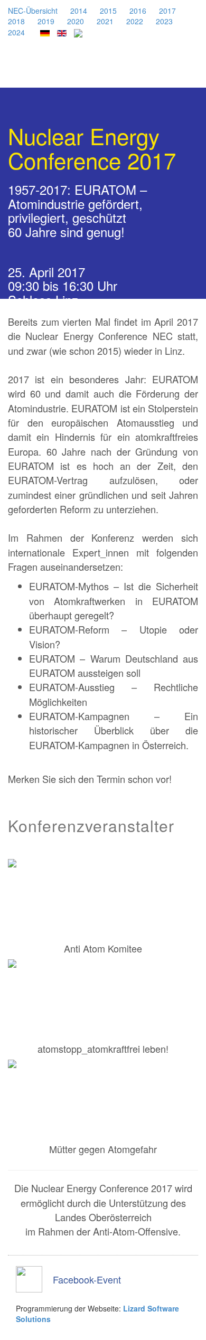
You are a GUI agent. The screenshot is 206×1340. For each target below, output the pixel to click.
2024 (16, 32)
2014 (78, 10)
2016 (137, 10)
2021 (105, 21)
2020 (75, 21)
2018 (16, 21)
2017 (167, 10)
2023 (164, 21)
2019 (46, 21)
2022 (134, 21)
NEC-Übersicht (33, 10)
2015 (108, 10)
